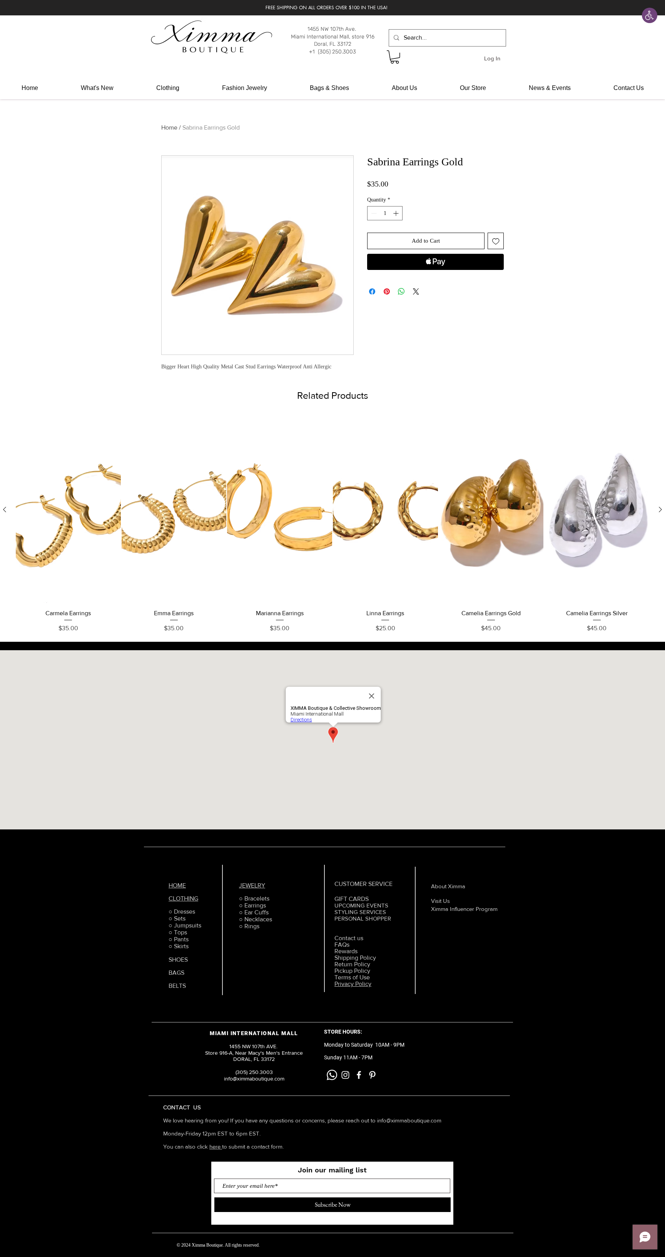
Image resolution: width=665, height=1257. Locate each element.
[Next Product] (660, 509)
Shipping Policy (355, 957)
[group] (332, 524)
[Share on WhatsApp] (401, 291)
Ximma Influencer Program (464, 909)
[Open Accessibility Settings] (649, 15)
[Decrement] (373, 213)
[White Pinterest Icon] (372, 1075)
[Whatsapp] (332, 1075)
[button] (395, 56)
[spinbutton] (385, 213)
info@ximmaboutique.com (409, 1120)
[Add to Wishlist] (496, 241)
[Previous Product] (4, 509)
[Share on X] (416, 291)
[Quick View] (68, 509)
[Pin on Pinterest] (386, 291)
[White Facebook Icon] (359, 1075)
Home (169, 127)
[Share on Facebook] (372, 291)
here (215, 1146)
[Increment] (396, 213)
